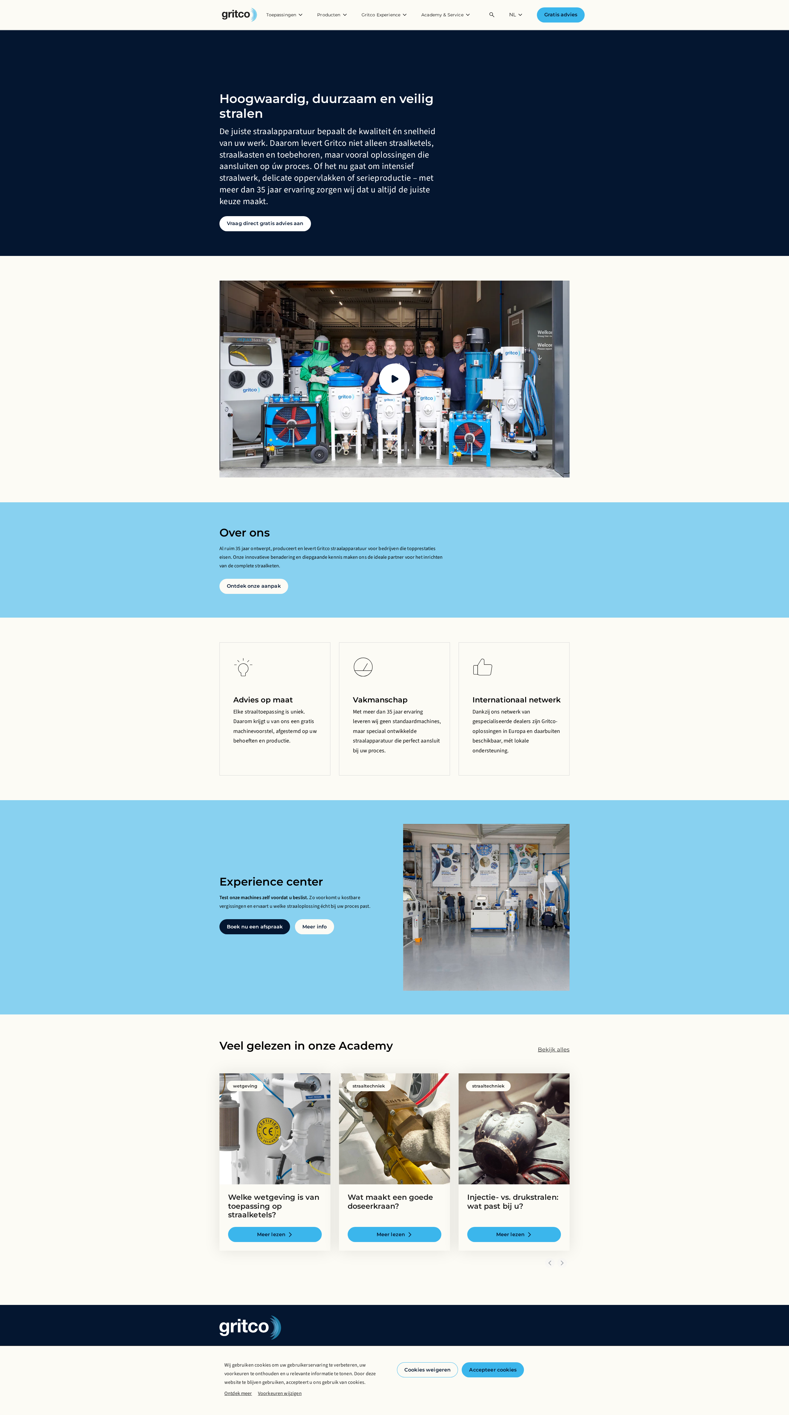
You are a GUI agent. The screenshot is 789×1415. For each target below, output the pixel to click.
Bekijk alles (554, 1049)
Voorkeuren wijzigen (280, 1393)
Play (394, 379)
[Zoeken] (491, 14)
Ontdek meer (238, 1393)
